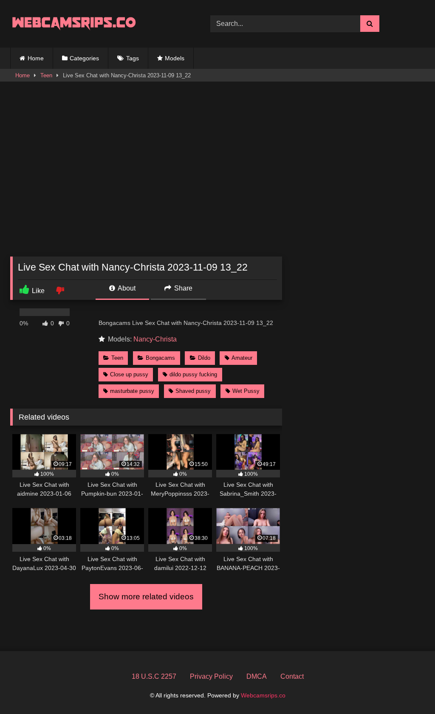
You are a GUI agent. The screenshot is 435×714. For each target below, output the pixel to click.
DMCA (256, 676)
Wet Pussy (246, 391)
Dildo (204, 358)
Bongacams (160, 358)
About (126, 288)
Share (182, 288)
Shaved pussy (193, 391)
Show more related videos (146, 596)
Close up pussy (129, 374)
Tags (132, 58)
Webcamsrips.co (263, 695)
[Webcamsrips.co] (97, 23)
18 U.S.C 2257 (154, 676)
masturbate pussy (132, 391)
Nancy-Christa (155, 339)
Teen (46, 75)
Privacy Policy (211, 676)
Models (174, 58)
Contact (292, 676)
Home (36, 58)
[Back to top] (408, 688)
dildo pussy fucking (193, 374)
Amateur (242, 358)
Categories (84, 58)
